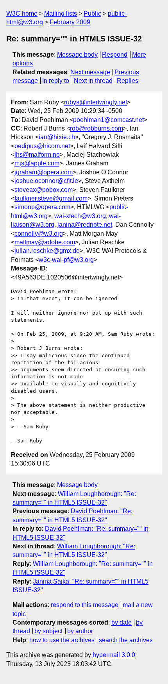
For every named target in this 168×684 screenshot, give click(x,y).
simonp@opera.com (42, 207)
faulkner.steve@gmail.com (51, 198)
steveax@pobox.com (43, 189)
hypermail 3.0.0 (114, 655)
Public (92, 13)
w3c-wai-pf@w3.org (66, 259)
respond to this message (84, 605)
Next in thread (93, 80)
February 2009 (70, 22)
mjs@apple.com (36, 163)
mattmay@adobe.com (44, 242)
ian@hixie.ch (57, 137)
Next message (90, 72)
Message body (77, 54)
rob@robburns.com (96, 128)
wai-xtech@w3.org (80, 216)
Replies (127, 80)
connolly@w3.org (38, 233)
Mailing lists (60, 13)
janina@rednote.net (84, 224)
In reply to (55, 80)
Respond (114, 54)
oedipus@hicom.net (42, 146)
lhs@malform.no (37, 154)
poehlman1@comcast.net (108, 119)
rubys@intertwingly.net (95, 102)
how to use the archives (62, 640)
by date (121, 622)
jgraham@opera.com (43, 172)
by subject (48, 631)
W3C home (22, 13)
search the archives (126, 640)
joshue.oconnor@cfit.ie (46, 180)
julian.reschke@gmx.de (47, 250)
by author (80, 631)
